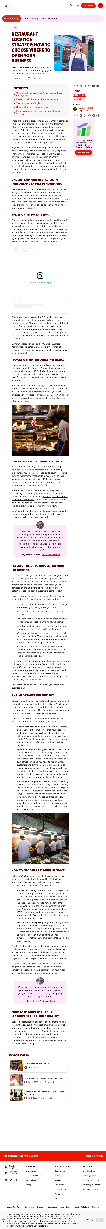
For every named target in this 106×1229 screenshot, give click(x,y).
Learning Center (89, 1175)
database (32, 347)
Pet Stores (59, 1194)
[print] (97, 85)
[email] (93, 85)
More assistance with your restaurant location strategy (38, 112)
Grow (26, 18)
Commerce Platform (34, 1175)
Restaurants (79, 95)
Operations (79, 99)
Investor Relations (81, 1207)
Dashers (40, 1207)
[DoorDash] (5, 6)
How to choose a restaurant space (33, 107)
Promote (52, 18)
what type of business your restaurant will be (45, 198)
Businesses (52, 1207)
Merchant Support (90, 1189)
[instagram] (10, 1181)
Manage (35, 18)
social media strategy (53, 777)
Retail (57, 1198)
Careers (95, 1207)
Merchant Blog (11, 18)
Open (43, 18)
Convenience (60, 1185)
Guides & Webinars (91, 1180)
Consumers (29, 1207)
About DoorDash (14, 1207)
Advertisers (65, 1207)
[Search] (70, 5)
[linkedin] (81, 85)
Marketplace (31, 1171)
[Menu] (100, 5)
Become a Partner (94, 1156)
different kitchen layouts (24, 388)
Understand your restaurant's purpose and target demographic (40, 94)
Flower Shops (60, 1189)
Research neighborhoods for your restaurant (38, 99)
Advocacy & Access (91, 1185)
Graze (52, 1001)
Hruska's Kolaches (51, 554)
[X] (85, 85)
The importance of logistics (29, 103)
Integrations (31, 1180)
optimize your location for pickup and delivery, (35, 1040)
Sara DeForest (86, 108)
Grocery (58, 1175)
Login (76, 6)
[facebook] (89, 85)
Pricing (28, 1185)
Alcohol (58, 1180)
